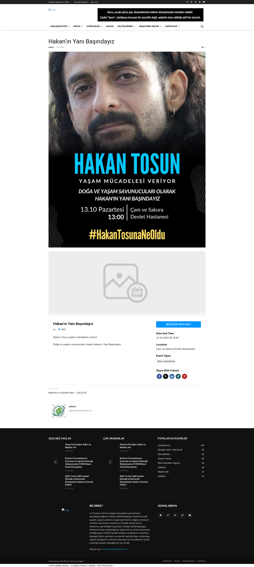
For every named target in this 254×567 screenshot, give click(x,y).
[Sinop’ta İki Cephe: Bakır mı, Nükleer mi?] (56, 448)
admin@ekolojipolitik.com (114, 549)
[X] (195, 2)
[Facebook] (187, 2)
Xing (178, 376)
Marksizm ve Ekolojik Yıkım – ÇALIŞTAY (68, 392)
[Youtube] (203, 2)
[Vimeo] (199, 2)
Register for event (178, 324)
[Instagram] (191, 2)
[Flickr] (175, 515)
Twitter (165, 376)
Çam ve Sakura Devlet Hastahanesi (175, 348)
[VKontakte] (190, 515)
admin (51, 47)
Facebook (159, 376)
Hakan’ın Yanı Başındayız (81, 41)
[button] (201, 26)
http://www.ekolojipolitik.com (80, 411)
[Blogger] (161, 515)
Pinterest (184, 376)
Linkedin (171, 376)
